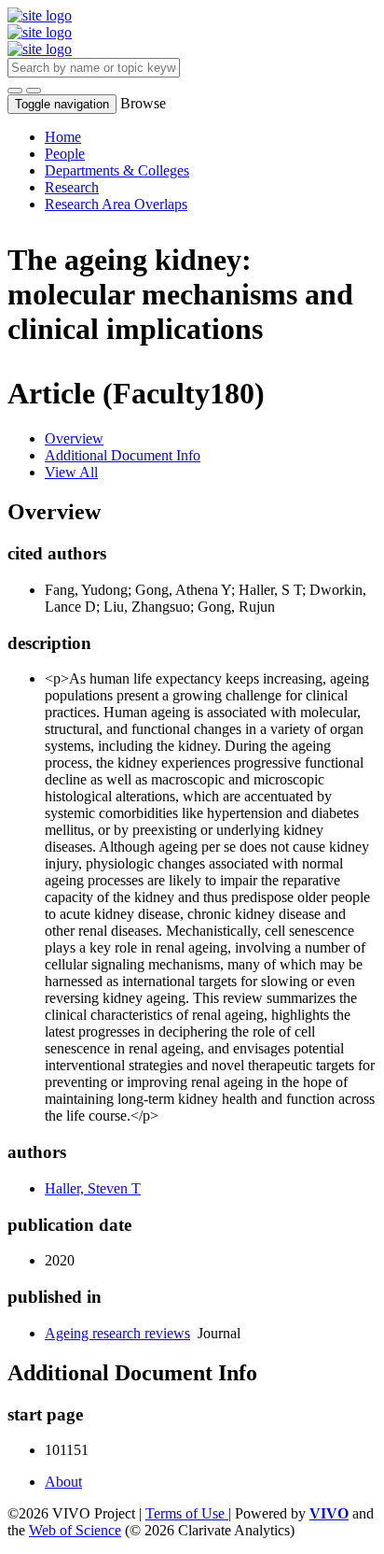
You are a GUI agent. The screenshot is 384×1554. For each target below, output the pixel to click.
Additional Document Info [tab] (122, 455)
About (63, 1482)
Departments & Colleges (117, 170)
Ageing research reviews (117, 1333)
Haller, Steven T (93, 1188)
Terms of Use (186, 1513)
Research (72, 187)
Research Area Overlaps (116, 204)
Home (63, 137)
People (65, 154)
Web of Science (75, 1530)
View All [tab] (71, 472)
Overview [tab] (74, 438)
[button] (14, 90)
